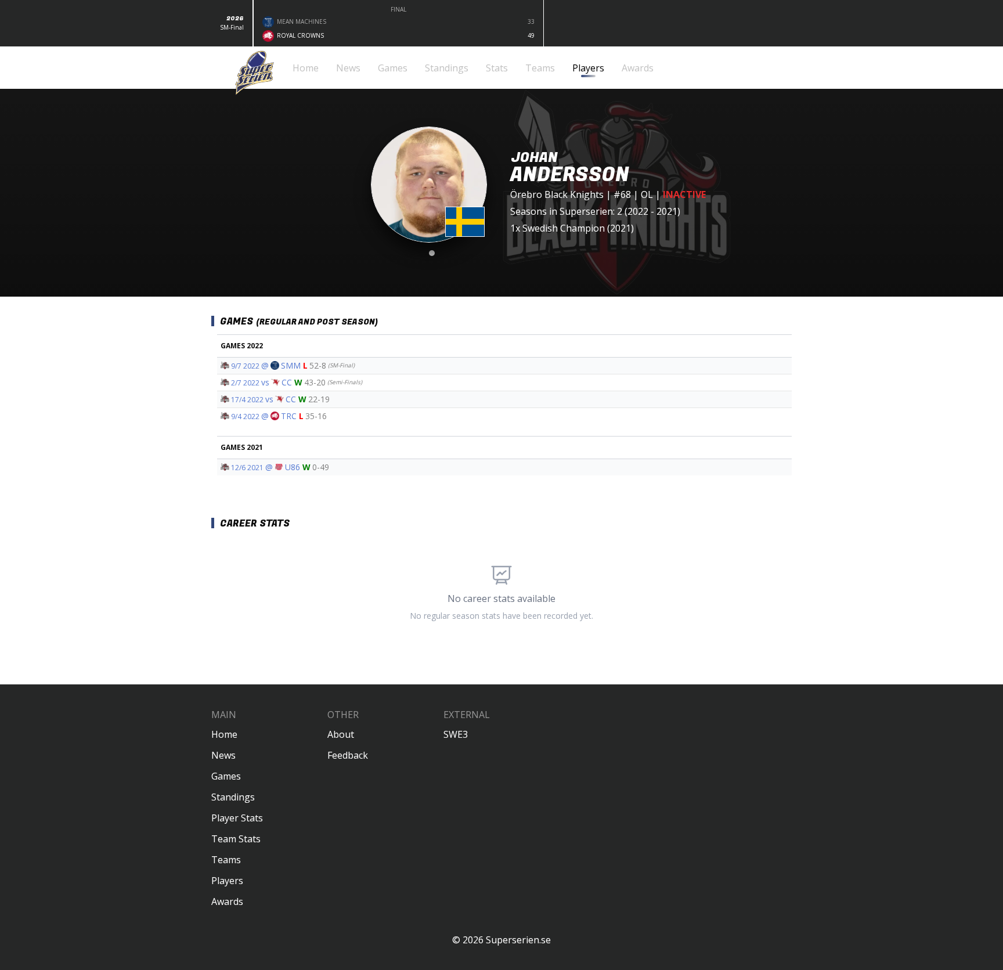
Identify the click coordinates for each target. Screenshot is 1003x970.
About (340, 734)
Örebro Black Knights (557, 194)
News (223, 755)
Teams (226, 859)
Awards (227, 901)
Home (224, 734)
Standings (233, 797)
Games (226, 776)
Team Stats (236, 838)
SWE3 (455, 734)
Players (227, 880)
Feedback (347, 755)
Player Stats (237, 818)
